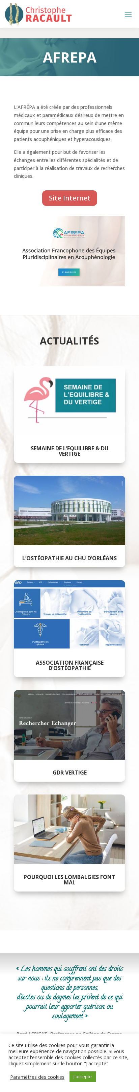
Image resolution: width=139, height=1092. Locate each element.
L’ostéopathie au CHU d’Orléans (69, 558)
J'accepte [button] (83, 1076)
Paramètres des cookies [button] (37, 1077)
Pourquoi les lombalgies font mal (69, 879)
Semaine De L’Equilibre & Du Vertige (70, 451)
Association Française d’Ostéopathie (70, 665)
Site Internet (69, 198)
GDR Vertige (70, 772)
